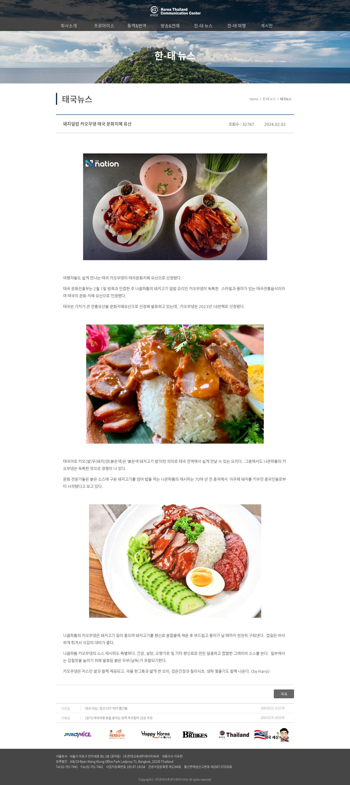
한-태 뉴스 (203, 25)
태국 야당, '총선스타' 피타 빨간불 (106, 708)
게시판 (267, 25)
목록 (284, 694)
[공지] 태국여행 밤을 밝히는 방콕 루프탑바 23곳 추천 (119, 717)
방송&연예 (170, 25)
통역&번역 (136, 25)
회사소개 (69, 25)
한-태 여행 (236, 25)
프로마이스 (104, 25)
